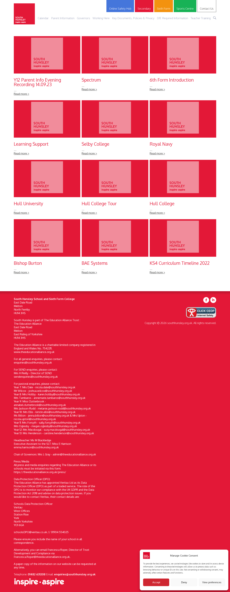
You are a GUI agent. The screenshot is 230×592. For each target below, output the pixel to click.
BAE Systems (115, 248)
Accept (156, 582)
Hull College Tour (115, 189)
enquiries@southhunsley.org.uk (74, 574)
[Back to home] (24, 13)
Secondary (144, 8)
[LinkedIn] (213, 300)
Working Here (101, 18)
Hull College (183, 189)
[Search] (214, 17)
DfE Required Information (172, 18)
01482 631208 (36, 574)
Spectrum (115, 67)
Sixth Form (163, 8)
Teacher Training (201, 18)
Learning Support (47, 129)
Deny (184, 582)
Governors (83, 18)
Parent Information (62, 18)
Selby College (115, 129)
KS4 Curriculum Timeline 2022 (183, 248)
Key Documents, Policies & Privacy (133, 18)
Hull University (47, 189)
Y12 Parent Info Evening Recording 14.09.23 (47, 67)
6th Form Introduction (183, 67)
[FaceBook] (206, 300)
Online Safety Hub (120, 8)
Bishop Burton (47, 248)
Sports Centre (185, 8)
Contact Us (206, 8)
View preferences (211, 582)
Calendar (43, 18)
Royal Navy (183, 129)
